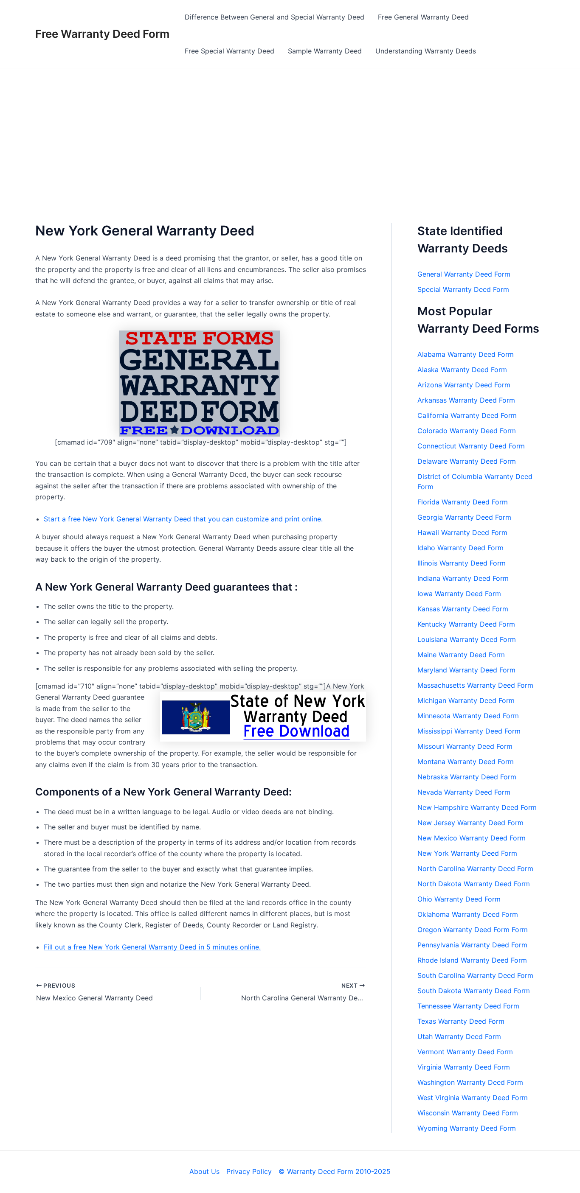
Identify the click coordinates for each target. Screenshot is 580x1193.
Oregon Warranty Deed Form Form (472, 929)
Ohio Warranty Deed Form (459, 899)
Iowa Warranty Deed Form (459, 593)
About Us (204, 1171)
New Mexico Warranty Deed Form (471, 838)
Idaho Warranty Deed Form (460, 547)
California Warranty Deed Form (467, 415)
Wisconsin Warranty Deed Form (467, 1113)
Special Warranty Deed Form (463, 289)
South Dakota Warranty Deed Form (473, 990)
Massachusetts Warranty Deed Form (475, 685)
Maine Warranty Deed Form (461, 654)
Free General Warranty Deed (423, 17)
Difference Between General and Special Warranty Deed (274, 17)
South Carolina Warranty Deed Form (475, 975)
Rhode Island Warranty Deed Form (472, 960)
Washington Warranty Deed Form (470, 1082)
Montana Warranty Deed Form (465, 761)
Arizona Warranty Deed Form (463, 385)
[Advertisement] (290, 132)
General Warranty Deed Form (463, 274)
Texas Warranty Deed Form (460, 1021)
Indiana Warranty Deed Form (463, 578)
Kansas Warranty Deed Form (462, 609)
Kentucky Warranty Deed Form (466, 624)
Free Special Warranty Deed (229, 51)
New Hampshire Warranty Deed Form (477, 807)
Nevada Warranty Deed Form (463, 792)
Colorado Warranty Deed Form (466, 430)
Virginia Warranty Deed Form (463, 1067)
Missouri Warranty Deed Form (464, 746)
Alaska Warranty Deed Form (462, 369)
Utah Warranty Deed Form (459, 1036)
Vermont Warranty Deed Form (465, 1051)
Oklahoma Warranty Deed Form (467, 914)
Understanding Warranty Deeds (425, 51)
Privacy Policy (249, 1171)
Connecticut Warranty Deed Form (471, 446)
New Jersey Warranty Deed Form (470, 822)
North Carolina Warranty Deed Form (475, 868)
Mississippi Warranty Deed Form (469, 731)
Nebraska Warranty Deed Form (466, 777)
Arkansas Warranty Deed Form (466, 400)
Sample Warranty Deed (325, 51)
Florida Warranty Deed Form (462, 502)
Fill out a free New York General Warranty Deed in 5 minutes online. (152, 947)
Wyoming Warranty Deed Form (466, 1128)
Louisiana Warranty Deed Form (466, 639)
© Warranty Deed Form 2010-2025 (335, 1171)
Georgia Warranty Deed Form (464, 517)
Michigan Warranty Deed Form (466, 700)
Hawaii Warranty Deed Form (462, 532)
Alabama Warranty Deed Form (465, 354)
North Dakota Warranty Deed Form (473, 883)
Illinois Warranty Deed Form (461, 563)
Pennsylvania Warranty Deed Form (472, 945)
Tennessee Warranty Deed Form (468, 1006)
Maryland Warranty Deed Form (466, 670)
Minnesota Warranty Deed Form (468, 715)
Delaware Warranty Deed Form (466, 461)
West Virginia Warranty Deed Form (472, 1097)
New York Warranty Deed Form (467, 853)
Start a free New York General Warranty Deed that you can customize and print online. (183, 519)
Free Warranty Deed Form (102, 33)
